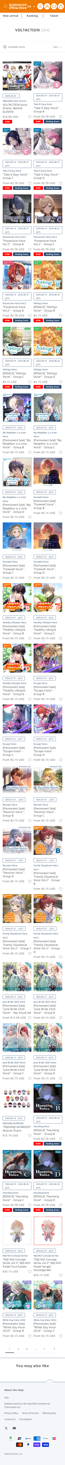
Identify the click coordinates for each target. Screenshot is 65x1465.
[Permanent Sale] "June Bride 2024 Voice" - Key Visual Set (17, 1009)
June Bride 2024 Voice (14, 1001)
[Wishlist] (54, 6)
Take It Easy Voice (43, 104)
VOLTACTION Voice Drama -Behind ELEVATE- (15, 108)
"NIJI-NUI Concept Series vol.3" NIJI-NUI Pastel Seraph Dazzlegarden (47, 1265)
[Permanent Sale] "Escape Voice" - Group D (45, 751)
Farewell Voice (41, 497)
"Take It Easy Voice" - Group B (47, 109)
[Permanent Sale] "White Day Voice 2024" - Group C (45, 1327)
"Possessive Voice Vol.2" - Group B (14, 242)
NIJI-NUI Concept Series (15, 1255)
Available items (16, 46)
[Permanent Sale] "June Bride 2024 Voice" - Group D (45, 1069)
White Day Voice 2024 (14, 1320)
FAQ (6, 1397)
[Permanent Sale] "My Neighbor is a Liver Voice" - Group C (48, 443)
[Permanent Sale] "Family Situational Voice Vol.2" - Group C (17, 944)
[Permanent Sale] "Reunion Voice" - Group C (45, 812)
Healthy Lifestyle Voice (14, 622)
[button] (40, 6)
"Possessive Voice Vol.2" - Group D (14, 308)
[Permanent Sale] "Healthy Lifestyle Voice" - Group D (14, 690)
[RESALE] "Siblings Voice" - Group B (45, 308)
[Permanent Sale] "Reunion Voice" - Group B (14, 812)
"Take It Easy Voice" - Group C (16, 176)
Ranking (32, 15)
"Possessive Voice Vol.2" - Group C (45, 242)
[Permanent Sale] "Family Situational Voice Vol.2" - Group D (47, 946)
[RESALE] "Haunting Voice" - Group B (46, 1132)
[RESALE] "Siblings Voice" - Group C (14, 375)
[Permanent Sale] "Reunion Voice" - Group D (14, 873)
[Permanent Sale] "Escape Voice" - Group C (14, 751)
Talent (54, 15)
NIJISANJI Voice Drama (14, 100)
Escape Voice (40, 683)
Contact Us (10, 1419)
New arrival (10, 15)
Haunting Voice (41, 1126)
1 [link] (9, 1348)
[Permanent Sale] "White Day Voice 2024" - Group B (14, 1327)
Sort (55, 46)
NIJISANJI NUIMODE (13, 1123)
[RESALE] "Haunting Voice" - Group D (46, 1198)
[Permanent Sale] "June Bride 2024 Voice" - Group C (14, 1069)
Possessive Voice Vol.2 (14, 236)
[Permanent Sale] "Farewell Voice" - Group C (14, 569)
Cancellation (25, 1419)
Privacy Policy (11, 1413)
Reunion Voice (10, 804)
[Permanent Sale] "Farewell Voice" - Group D (45, 569)
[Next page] (54, 1349)
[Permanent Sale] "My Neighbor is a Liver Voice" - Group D (17, 508)
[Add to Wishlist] (29, 117)
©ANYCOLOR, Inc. (13, 1453)
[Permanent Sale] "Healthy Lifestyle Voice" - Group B (14, 630)
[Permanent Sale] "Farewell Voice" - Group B (45, 504)
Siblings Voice (41, 303)
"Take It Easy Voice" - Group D (47, 176)
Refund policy (49, 1413)
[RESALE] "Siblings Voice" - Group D (45, 375)
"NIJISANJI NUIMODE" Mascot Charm (17, 1128)
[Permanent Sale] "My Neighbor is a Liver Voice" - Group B (17, 443)
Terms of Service (30, 1413)
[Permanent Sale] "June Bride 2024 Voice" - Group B (45, 1009)
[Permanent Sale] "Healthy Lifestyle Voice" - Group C (45, 630)
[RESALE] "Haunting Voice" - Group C (15, 1198)
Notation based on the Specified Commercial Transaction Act (27, 1405)
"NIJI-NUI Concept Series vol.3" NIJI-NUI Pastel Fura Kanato (16, 1263)
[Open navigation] (6, 6)
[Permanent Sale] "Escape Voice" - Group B (45, 690)
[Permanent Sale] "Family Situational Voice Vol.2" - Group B (47, 878)
